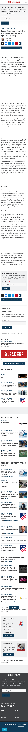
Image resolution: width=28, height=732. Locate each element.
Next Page (14, 607)
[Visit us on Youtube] (11, 706)
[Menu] (2, 2)
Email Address (4, 16)
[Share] (6, 43)
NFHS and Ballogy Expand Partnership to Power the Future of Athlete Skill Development (8, 548)
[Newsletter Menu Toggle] (26, 2)
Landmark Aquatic (8, 476)
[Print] (2, 43)
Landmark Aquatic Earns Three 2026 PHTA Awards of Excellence (12, 344)
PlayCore (6, 498)
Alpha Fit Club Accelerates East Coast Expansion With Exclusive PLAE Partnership (9, 569)
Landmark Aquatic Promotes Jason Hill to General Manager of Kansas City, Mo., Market (9, 529)
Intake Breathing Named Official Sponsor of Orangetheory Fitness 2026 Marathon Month (14, 589)
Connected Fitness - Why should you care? (9, 376)
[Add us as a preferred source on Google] (20, 43)
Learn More (8, 636)
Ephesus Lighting (6, 422)
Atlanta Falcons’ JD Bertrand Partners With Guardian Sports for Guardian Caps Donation (14, 539)
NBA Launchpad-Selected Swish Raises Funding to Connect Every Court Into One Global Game (9, 393)
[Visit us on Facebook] (2, 706)
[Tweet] (13, 43)
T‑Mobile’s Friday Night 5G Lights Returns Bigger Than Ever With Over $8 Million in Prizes (9, 579)
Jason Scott (8, 38)
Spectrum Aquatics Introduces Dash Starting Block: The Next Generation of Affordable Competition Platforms (8, 385)
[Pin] (16, 43)
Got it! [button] (4, 729)
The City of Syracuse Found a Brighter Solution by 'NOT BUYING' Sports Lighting (9, 453)
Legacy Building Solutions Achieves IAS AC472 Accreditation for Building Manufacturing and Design (8, 597)
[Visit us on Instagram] (5, 706)
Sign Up (5, 23)
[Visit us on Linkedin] (8, 706)
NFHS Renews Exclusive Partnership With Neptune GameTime (7, 401)
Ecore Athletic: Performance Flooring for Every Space (9, 483)
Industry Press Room (8, 28)
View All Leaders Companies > (14, 363)
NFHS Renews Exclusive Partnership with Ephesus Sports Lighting (13, 558)
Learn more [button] (21, 726)
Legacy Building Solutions (10, 601)
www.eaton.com (8, 267)
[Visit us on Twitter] (14, 706)
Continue (7, 327)
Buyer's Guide (4, 420)
